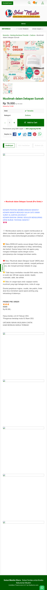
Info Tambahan (24, 145)
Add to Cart (32, 122)
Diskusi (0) (39, 145)
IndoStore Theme (14, 585)
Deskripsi (9, 145)
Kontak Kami (7, 3)
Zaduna (28, 115)
